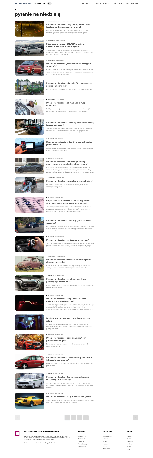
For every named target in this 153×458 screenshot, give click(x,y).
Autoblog (86, 3)
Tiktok (129, 446)
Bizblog (106, 3)
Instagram (130, 441)
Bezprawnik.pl (82, 446)
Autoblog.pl (81, 439)
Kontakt (134, 3)
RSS (128, 449)
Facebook (130, 436)
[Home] (39, 3)
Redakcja (105, 439)
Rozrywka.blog (82, 444)
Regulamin (106, 444)
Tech (96, 3)
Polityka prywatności (106, 447)
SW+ (127, 3)
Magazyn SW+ (82, 436)
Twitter (129, 439)
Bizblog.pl (81, 441)
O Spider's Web (107, 436)
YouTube (129, 444)
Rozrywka (118, 3)
